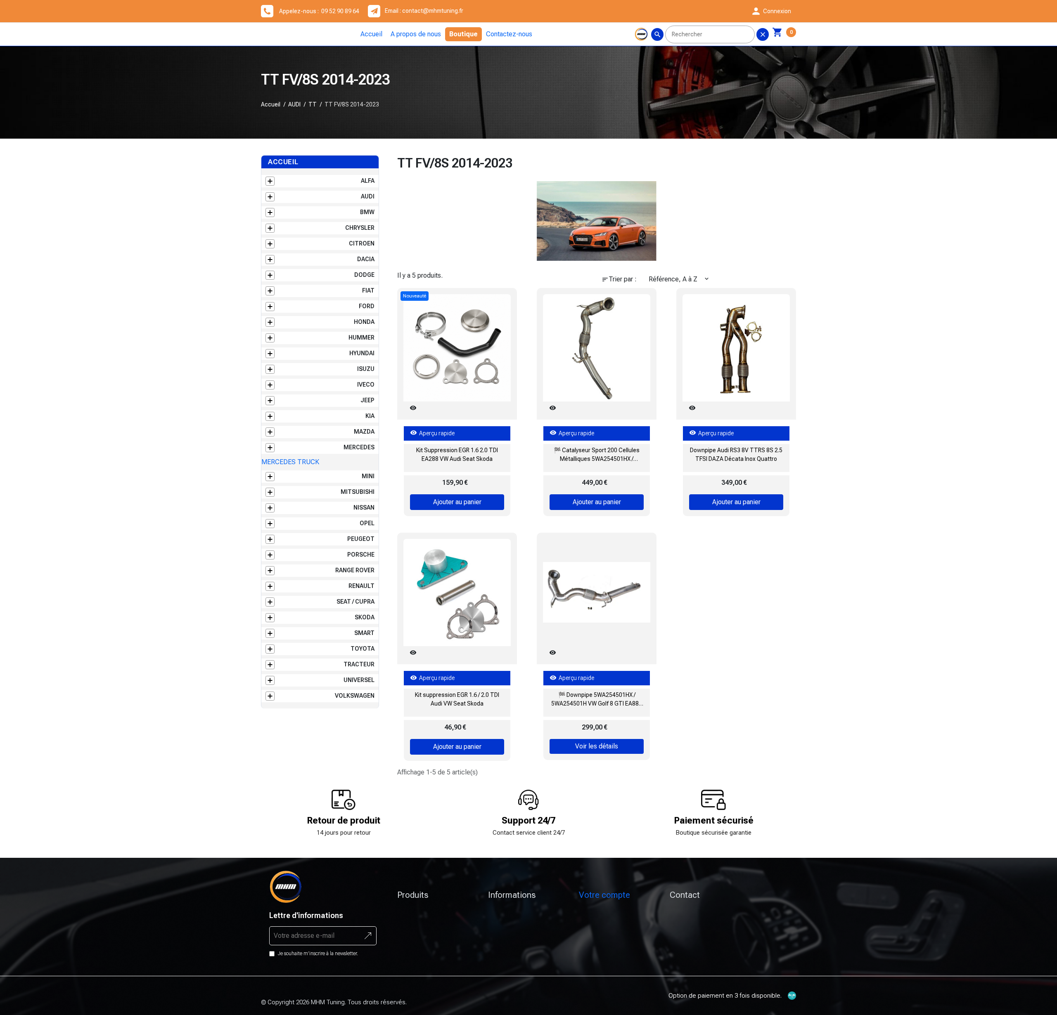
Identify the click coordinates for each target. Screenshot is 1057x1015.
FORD (366, 306)
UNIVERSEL (359, 680)
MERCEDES (359, 447)
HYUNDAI (361, 353)
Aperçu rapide (432, 433)
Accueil (371, 34)
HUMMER (361, 337)
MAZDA (364, 431)
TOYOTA (362, 648)
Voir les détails (596, 746)
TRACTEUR (359, 664)
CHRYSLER (359, 227)
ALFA (367, 180)
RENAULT (361, 586)
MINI (368, 476)
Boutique (463, 34)
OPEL (367, 523)
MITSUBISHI (357, 492)
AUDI (294, 104)
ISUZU (365, 369)
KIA (369, 416)
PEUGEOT (360, 539)
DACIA (365, 259)
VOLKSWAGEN (354, 695)
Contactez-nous (509, 34)
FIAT (368, 290)
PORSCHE (360, 554)
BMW (367, 212)
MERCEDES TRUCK (290, 462)
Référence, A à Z (679, 279)
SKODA (364, 617)
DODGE (364, 274)
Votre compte (604, 895)
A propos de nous (416, 34)
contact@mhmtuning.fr (432, 10)
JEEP (367, 400)
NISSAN (363, 507)
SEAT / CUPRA (355, 601)
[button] (771, 11)
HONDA (364, 322)
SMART (364, 633)
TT (312, 104)
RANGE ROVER (354, 570)
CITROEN (361, 243)
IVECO (365, 384)
